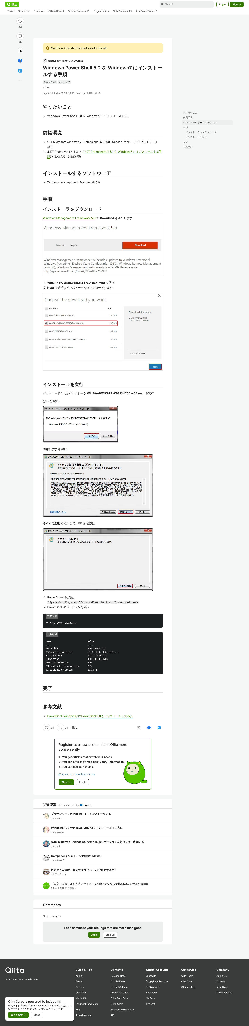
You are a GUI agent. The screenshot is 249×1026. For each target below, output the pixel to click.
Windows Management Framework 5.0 (69, 218)
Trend (10, 11)
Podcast (150, 1003)
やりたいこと (190, 112)
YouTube (150, 998)
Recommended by (69, 805)
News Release (224, 992)
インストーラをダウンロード (200, 132)
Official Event (56, 11)
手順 (185, 127)
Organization (101, 11)
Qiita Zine (186, 981)
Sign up (66, 782)
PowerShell (50, 82)
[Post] (20, 50)
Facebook (151, 992)
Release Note (118, 975)
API (113, 1015)
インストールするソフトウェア (199, 122)
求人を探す (18, 1015)
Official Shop (188, 987)
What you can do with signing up (77, 774)
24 (20, 27)
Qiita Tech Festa (120, 998)
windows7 (64, 82)
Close (37, 1014)
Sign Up (110, 934)
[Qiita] (12, 4)
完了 (185, 142)
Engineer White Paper (123, 1009)
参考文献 (188, 146)
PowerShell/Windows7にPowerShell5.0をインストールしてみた (90, 716)
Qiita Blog (221, 987)
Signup (237, 4)
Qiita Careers (122, 11)
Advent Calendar (120, 992)
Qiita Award (117, 1003)
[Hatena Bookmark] (20, 70)
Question (39, 11)
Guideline (81, 992)
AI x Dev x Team (146, 11)
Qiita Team (187, 975)
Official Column (79, 11)
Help (78, 1009)
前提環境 (188, 117)
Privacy (80, 987)
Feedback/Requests (87, 1003)
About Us (221, 975)
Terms (79, 981)
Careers (220, 981)
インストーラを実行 (196, 137)
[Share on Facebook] (20, 60)
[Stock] (20, 36)
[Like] (20, 21)
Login (222, 4)
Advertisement (84, 1015)
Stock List (24, 11)
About (79, 975)
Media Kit (81, 998)
